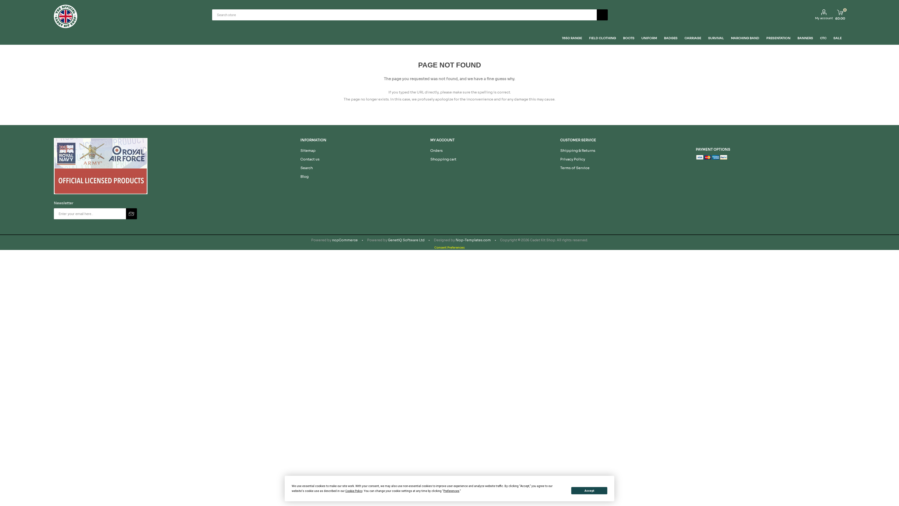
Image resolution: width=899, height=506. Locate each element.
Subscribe (131, 213)
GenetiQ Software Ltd (406, 240)
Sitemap (308, 150)
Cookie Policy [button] (353, 491)
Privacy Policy (572, 159)
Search (602, 14)
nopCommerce (345, 240)
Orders (436, 150)
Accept (589, 490)
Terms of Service (575, 168)
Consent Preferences (449, 247)
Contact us (310, 159)
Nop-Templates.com (473, 240)
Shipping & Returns (577, 150)
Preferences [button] (451, 491)
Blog (304, 176)
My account (824, 18)
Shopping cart (443, 159)
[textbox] (404, 14)
